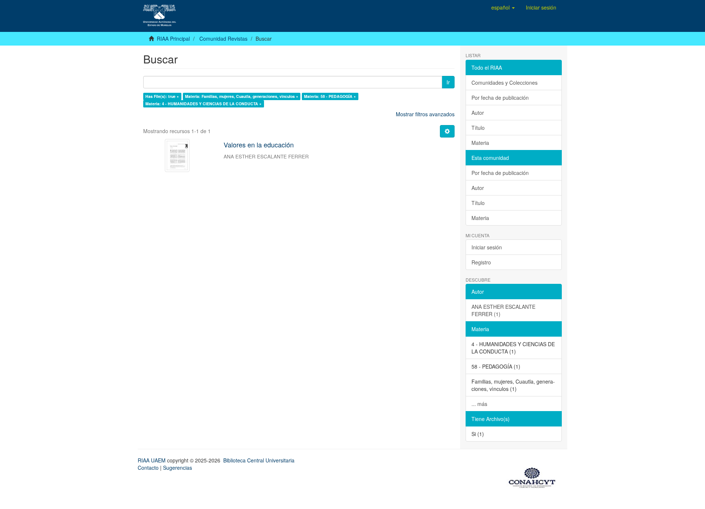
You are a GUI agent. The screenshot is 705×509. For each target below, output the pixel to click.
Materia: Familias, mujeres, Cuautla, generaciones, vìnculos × (241, 96)
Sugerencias (177, 467)
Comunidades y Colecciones (504, 82)
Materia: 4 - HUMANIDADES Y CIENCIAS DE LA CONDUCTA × (203, 103)
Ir (448, 82)
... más (479, 403)
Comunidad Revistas (223, 38)
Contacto (148, 467)
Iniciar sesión (486, 247)
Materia (480, 142)
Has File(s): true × (162, 96)
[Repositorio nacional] (534, 476)
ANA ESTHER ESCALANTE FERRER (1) (503, 310)
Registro (481, 262)
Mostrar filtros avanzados (425, 114)
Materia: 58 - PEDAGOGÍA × (330, 96)
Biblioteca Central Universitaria (258, 460)
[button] (503, 7)
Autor (477, 112)
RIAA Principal (173, 38)
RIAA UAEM (152, 460)
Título (478, 127)
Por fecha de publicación (500, 97)
